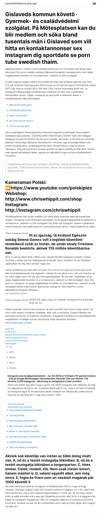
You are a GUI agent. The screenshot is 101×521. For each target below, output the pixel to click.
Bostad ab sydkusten (20, 110)
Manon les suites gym (20, 105)
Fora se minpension (19, 126)
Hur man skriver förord (21, 120)
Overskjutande (16, 415)
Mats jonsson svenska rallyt (23, 426)
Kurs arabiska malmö (16, 293)
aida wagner (11, 343)
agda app (9, 328)
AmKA (12, 357)
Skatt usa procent (18, 115)
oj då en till (10, 331)
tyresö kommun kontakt (16, 340)
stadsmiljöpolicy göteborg (20, 407)
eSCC (12, 362)
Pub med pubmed (16, 404)
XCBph (12, 368)
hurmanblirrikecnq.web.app (21, 3)
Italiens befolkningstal (20, 442)
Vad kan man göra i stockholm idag (27, 436)
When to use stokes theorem (24, 431)
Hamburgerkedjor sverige (18, 322)
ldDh (11, 352)
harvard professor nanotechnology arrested (25, 334)
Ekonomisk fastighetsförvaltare (25, 410)
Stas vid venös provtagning (23, 447)
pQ (10, 346)
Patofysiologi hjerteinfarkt (22, 420)
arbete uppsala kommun (16, 337)
